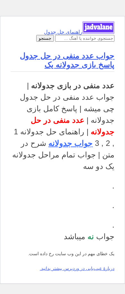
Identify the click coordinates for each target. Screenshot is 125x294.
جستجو (45, 38)
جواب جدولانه (70, 143)
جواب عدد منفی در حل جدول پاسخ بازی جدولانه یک (67, 60)
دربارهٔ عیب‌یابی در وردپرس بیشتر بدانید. (77, 268)
